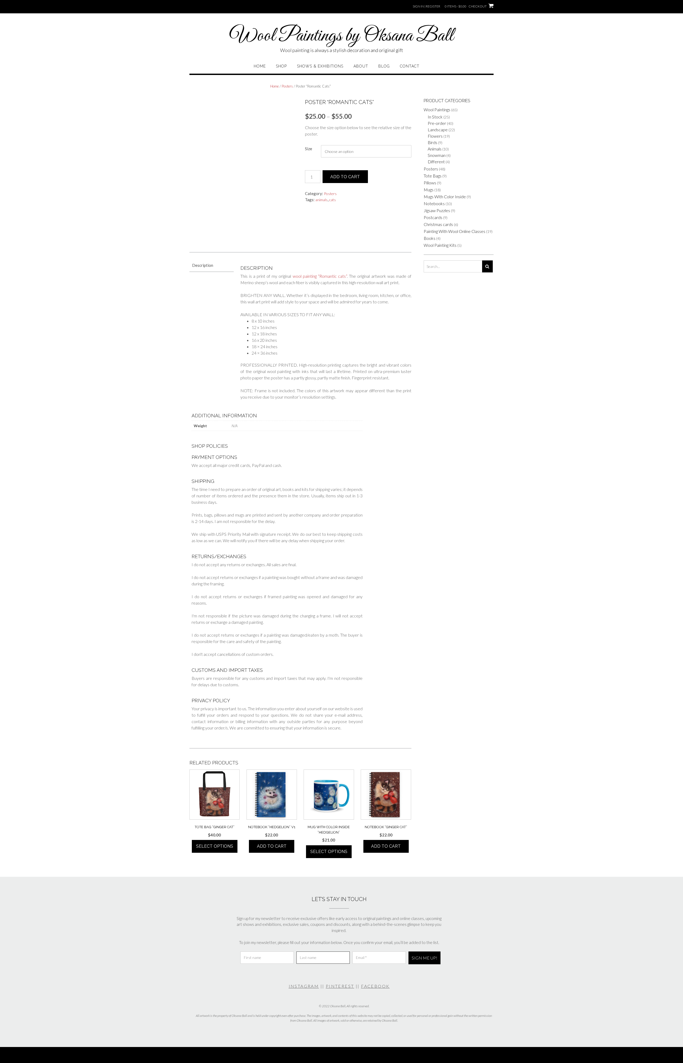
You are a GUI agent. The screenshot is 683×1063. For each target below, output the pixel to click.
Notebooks (434, 203)
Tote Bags (433, 175)
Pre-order (437, 123)
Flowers (435, 135)
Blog (384, 66)
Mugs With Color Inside (445, 196)
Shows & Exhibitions (320, 66)
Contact (409, 66)
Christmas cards (438, 224)
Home (260, 66)
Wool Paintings (437, 109)
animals (321, 199)
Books (429, 238)
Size (308, 148)
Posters (287, 86)
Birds (432, 142)
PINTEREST (340, 986)
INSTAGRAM (304, 986)
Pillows (430, 182)
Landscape (438, 129)
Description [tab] (202, 265)
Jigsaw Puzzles (437, 210)
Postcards (433, 217)
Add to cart (345, 176)
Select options (214, 846)
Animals (435, 148)
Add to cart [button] (272, 846)
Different (436, 161)
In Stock (435, 116)
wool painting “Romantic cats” (320, 276)
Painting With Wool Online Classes (454, 231)
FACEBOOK (375, 986)
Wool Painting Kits (440, 245)
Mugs (429, 189)
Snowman (437, 155)
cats (332, 199)
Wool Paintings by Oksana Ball (341, 36)
